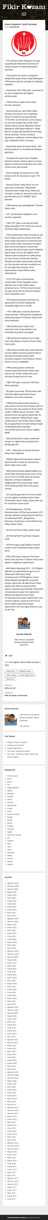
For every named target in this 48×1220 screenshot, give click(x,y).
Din (11, 662)
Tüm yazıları (24, 726)
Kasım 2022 (12, 998)
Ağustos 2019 (12, 1107)
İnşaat (9, 808)
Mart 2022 (11, 1022)
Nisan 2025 (11, 927)
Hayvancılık (11, 805)
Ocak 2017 (11, 1199)
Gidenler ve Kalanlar (15, 745)
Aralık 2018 (11, 1131)
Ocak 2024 (11, 972)
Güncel (10, 802)
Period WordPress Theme (16, 1218)
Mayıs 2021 (11, 1045)
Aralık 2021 (11, 1031)
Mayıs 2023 (11, 983)
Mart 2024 (11, 966)
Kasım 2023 (12, 977)
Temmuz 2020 (13, 1075)
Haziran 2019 (12, 1113)
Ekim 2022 (11, 1001)
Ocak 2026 (11, 904)
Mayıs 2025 (11, 924)
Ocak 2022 (11, 1028)
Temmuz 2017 (13, 1181)
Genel (22, 662)
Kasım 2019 (12, 1098)
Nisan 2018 (11, 1154)
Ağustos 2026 (12, 883)
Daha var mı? (10, 688)
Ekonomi (10, 793)
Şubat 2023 (11, 989)
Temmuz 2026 (13, 886)
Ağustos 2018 (12, 1143)
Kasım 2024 (12, 942)
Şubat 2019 (11, 1125)
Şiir (8, 838)
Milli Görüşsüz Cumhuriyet (16, 695)
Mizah (9, 820)
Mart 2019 (11, 1122)
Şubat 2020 (11, 1090)
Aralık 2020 (11, 1060)
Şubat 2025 (11, 933)
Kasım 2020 (12, 1063)
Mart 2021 (11, 1051)
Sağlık (9, 832)
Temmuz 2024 (13, 954)
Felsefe (10, 796)
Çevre (9, 782)
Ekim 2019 (11, 1101)
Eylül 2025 (11, 915)
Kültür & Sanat (32, 662)
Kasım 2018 (12, 1134)
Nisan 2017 (11, 1190)
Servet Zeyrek (14, 27)
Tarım (9, 849)
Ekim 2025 (11, 912)
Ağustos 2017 (12, 1178)
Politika (10, 826)
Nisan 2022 (11, 1019)
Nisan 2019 (11, 1119)
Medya (10, 817)
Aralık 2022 (11, 995)
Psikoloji (10, 829)
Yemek (10, 864)
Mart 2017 (11, 1193)
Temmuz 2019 (13, 1110)
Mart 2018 (11, 1157)
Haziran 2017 (12, 1184)
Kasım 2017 (12, 1169)
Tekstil (9, 855)
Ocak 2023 (11, 992)
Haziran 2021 (12, 1042)
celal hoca (10, 671)
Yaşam (10, 861)
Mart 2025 (11, 930)
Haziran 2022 (12, 1013)
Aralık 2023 (11, 974)
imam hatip (11, 675)
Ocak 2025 (11, 936)
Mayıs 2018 (11, 1152)
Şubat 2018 (11, 1160)
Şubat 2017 (11, 1196)
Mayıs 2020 (11, 1081)
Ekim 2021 (11, 1036)
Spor (9, 844)
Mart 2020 (11, 1087)
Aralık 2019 (11, 1095)
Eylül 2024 (11, 948)
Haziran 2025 (12, 921)
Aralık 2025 (11, 907)
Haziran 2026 (12, 889)
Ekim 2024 (11, 945)
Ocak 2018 (11, 1163)
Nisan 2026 (11, 895)
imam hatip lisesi (27, 675)
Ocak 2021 (11, 1057)
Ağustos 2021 (12, 1039)
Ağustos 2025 (12, 918)
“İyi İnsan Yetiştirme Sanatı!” (19, 751)
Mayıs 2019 (11, 1116)
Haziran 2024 (12, 957)
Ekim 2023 (11, 980)
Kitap (9, 811)
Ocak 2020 (11, 1093)
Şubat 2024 (11, 969)
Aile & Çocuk (12, 776)
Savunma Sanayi (14, 835)
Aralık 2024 (11, 939)
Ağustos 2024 (12, 951)
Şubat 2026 (11, 901)
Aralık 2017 (11, 1166)
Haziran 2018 (12, 1149)
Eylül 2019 (11, 1104)
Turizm (10, 858)
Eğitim (16, 662)
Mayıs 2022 (11, 1016)
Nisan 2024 (11, 963)
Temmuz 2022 (13, 1010)
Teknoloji (11, 852)
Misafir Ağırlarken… (15, 748)
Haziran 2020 (12, 1078)
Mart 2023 (11, 986)
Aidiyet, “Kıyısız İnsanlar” (17, 742)
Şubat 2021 (11, 1054)
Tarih (7, 665)
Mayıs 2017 (11, 1187)
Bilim (9, 779)
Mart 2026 (11, 898)
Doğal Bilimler (13, 787)
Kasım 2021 (12, 1033)
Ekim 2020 (11, 1066)
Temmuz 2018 (13, 1146)
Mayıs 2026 (11, 892)
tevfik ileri (10, 679)
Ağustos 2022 (12, 1007)
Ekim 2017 (11, 1172)
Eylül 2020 (11, 1069)
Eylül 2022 (11, 1004)
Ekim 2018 (11, 1137)
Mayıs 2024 (11, 960)
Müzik (9, 823)
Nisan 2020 (11, 1084)
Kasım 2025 (12, 910)
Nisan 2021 (11, 1048)
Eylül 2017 (11, 1175)
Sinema (10, 841)
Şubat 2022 (11, 1025)
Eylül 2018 (11, 1140)
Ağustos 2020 (12, 1072)
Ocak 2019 (11, 1128)
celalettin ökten (24, 671)
